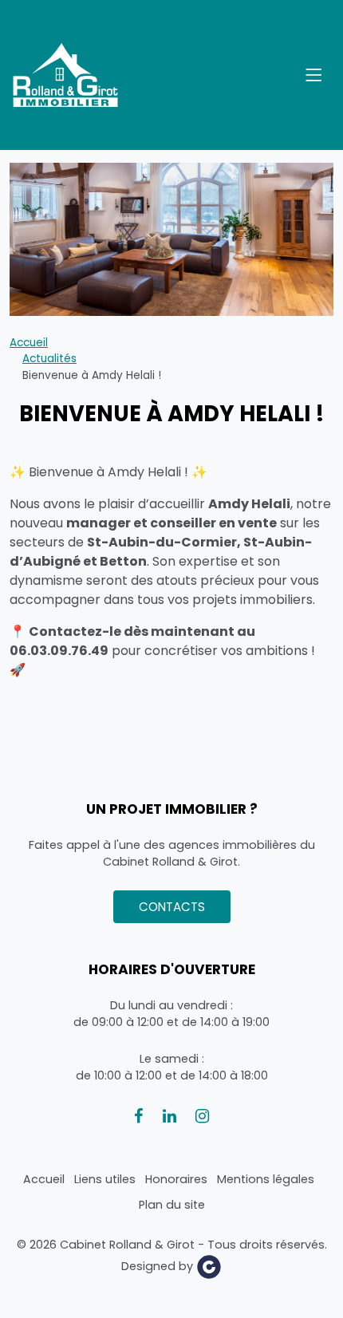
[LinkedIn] (169, 1116)
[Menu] (313, 75)
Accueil (29, 342)
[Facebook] (139, 1116)
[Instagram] (202, 1116)
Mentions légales (265, 1179)
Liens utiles (105, 1179)
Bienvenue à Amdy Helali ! (91, 375)
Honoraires (176, 1179)
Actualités (49, 358)
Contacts (172, 906)
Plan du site (172, 1205)
